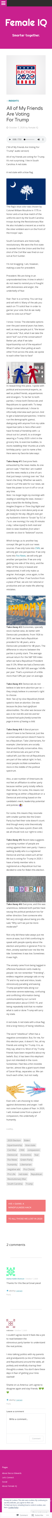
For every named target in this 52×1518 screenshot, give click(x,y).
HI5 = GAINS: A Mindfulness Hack (19, 1205)
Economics (26, 1154)
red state (23, 1174)
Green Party (26, 1159)
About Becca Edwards (11, 1473)
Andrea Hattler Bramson (15, 1278)
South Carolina (14, 1183)
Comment (36, 1438)
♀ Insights (12, 100)
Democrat (12, 1154)
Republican (36, 1174)
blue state (30, 1145)
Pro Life (11, 1174)
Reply (8, 1294)
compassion (34, 1150)
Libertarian (25, 1164)
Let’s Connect (8, 1477)
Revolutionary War (16, 1179)
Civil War (11, 1150)
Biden (27, 1140)
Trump (29, 1183)
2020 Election (14, 1140)
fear (37, 1154)
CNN (37, 548)
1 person (19, 1291)
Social (4, 1481)
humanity (12, 1164)
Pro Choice (28, 1169)
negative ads (13, 1169)
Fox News (21, 555)
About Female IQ (9, 1486)
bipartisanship (14, 1145)
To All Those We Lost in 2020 (25, 1218)
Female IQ (26, 22)
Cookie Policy (13, 1507)
